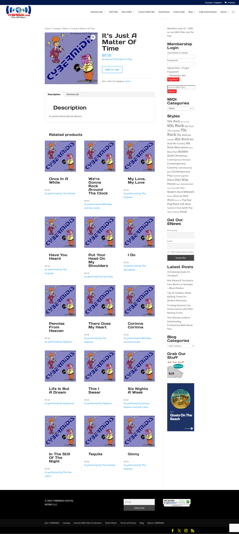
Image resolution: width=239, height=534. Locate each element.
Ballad (190, 148)
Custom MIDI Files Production (88, 523)
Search (172, 91)
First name (172, 230)
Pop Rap (186, 199)
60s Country (185, 122)
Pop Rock (173, 204)
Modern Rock (175, 191)
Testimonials (179, 12)
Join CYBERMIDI (52, 523)
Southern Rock (174, 207)
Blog (190, 12)
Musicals (177, 195)
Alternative (181, 147)
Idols (178, 184)
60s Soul (189, 126)
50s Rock (173, 121)
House (171, 184)
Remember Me (177, 75)
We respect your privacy (182, 252)
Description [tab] (54, 94)
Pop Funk (177, 200)
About (223, 12)
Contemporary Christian (179, 159)
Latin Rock (180, 188)
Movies (170, 196)
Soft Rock (185, 204)
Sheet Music (164, 12)
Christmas (180, 155)
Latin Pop (171, 188)
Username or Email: (177, 52)
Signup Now (173, 67)
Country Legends (180, 175)
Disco (170, 180)
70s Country (173, 130)
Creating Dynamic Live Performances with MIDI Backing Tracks (180, 309)
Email (169, 241)
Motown (188, 192)
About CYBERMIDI (155, 523)
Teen (169, 211)
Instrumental (186, 183)
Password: (172, 60)
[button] (92, 37)
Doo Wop (181, 180)
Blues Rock (172, 151)
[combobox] (180, 108)
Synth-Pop (187, 207)
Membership (97, 12)
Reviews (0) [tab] (73, 94)
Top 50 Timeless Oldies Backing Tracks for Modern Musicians (179, 296)
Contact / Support (213, 3)
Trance (176, 211)
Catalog (56, 28)
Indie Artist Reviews (208, 12)
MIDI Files (113, 12)
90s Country (179, 143)
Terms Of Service (128, 523)
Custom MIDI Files (146, 12)
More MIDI (127, 12)
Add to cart (112, 69)
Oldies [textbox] (179, 108)
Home (48, 28)
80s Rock (182, 139)
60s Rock (175, 125)
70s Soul (182, 135)
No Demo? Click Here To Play (117, 59)
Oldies (65, 28)
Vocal (183, 211)
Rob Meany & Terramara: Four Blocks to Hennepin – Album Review (180, 284)
